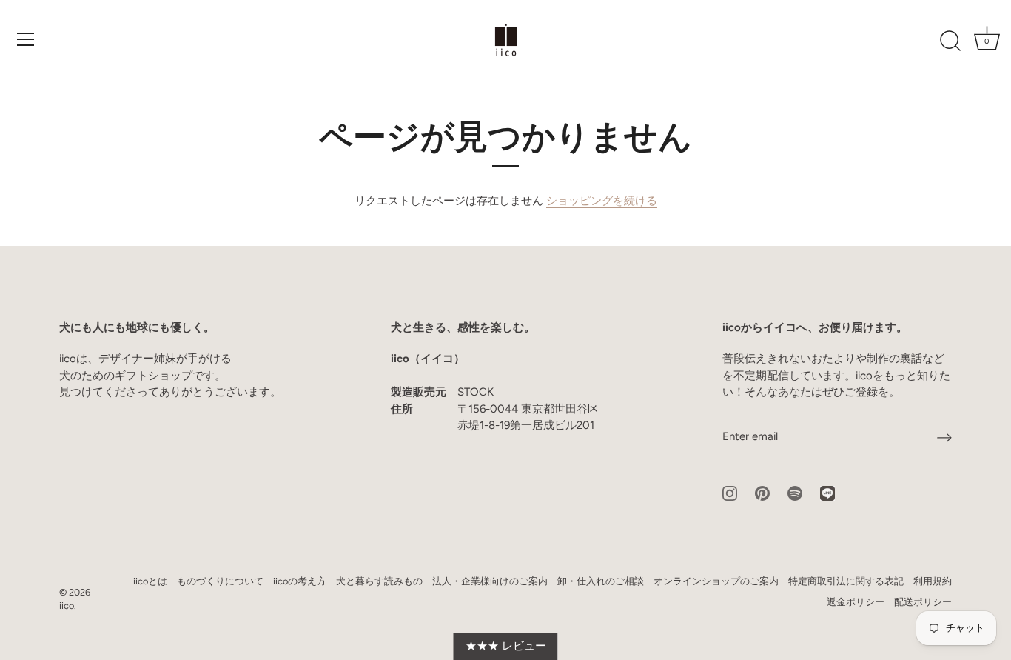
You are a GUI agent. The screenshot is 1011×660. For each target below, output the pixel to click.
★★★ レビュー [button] (506, 646)
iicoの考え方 (299, 581)
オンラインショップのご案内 (716, 581)
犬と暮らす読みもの (379, 581)
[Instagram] (729, 492)
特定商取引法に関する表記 (846, 581)
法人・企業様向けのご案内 (490, 581)
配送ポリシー (923, 601)
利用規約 (932, 581)
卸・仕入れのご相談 (600, 581)
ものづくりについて (220, 581)
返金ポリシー (855, 601)
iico (66, 605)
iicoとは (150, 581)
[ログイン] (944, 437)
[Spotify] (794, 492)
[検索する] (950, 41)
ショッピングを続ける (601, 200)
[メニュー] (26, 39)
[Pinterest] (762, 492)
